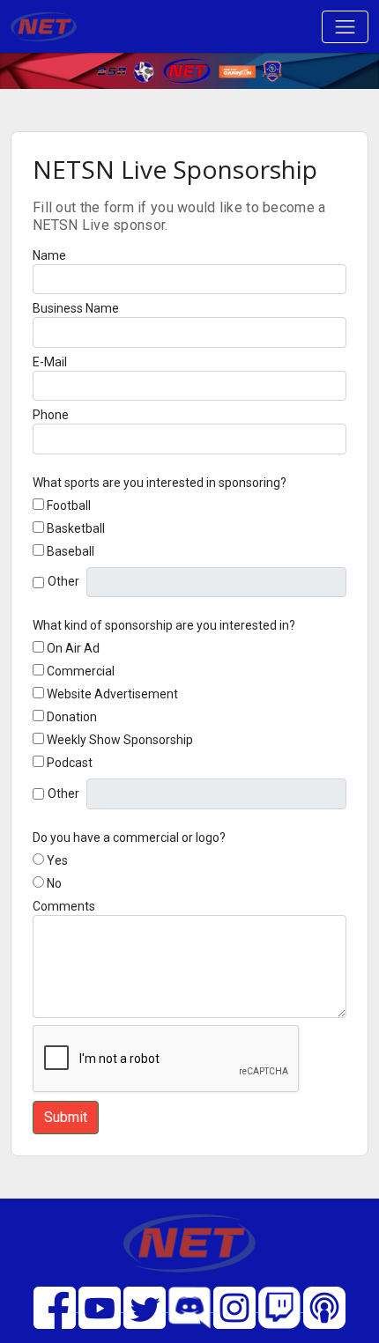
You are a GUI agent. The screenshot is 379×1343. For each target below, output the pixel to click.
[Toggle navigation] (345, 27)
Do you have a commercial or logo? (129, 837)
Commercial (81, 671)
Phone (51, 415)
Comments (64, 906)
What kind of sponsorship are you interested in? (164, 625)
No (54, 883)
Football (69, 505)
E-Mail (50, 362)
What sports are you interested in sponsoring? (159, 483)
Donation (72, 717)
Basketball (76, 528)
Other (63, 581)
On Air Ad (73, 648)
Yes (57, 860)
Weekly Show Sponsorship (120, 740)
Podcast (70, 763)
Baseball (70, 551)
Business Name (76, 308)
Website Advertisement (112, 694)
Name (49, 255)
